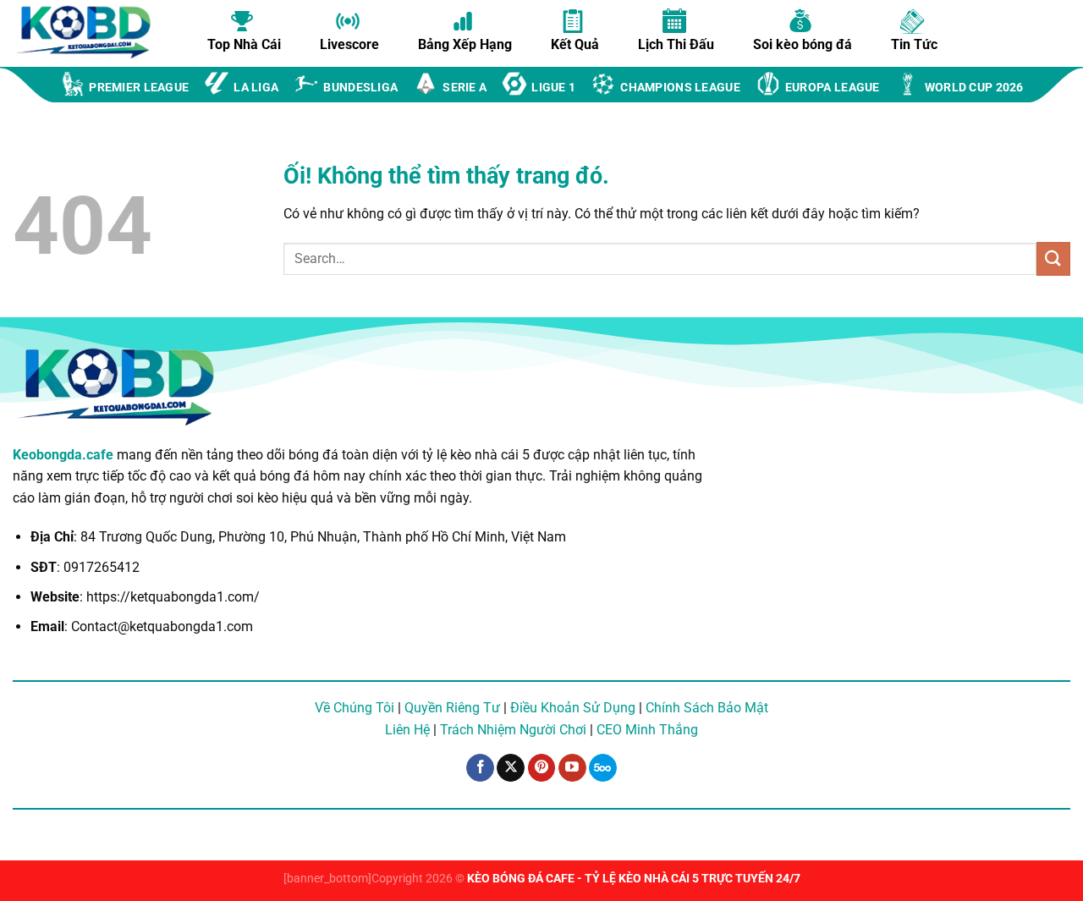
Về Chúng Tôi (354, 708)
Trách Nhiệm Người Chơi (513, 730)
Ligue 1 (553, 87)
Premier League (139, 87)
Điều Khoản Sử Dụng (572, 708)
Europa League (832, 87)
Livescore (349, 44)
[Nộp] (1053, 258)
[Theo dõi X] (511, 768)
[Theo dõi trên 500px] (603, 768)
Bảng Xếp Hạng (465, 44)
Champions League (680, 87)
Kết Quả (575, 44)
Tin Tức (914, 44)
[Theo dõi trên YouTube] (572, 768)
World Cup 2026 (974, 87)
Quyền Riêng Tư (452, 708)
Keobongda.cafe (63, 455)
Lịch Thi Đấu (676, 44)
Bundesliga (360, 87)
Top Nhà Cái (244, 44)
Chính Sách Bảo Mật (707, 708)
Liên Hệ (407, 730)
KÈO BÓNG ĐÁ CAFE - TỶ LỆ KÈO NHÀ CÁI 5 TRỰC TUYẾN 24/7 (633, 878)
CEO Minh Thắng (647, 730)
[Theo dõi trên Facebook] (480, 768)
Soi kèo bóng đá (802, 44)
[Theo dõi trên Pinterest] (542, 768)
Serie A (465, 87)
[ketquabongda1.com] (93, 32)
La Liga (256, 87)
